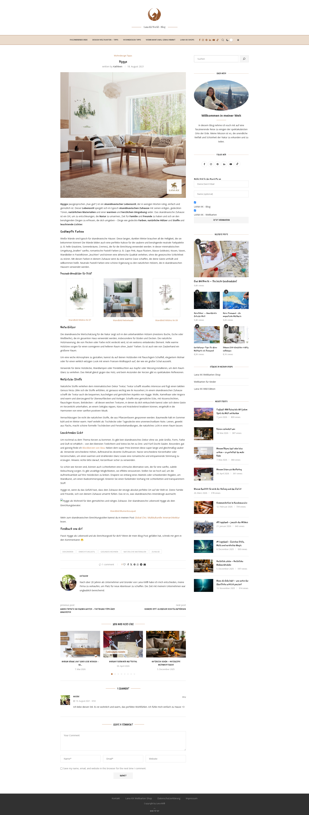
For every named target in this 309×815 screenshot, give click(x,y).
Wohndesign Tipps (132, 40)
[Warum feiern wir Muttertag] (123, 644)
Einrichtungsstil (87, 551)
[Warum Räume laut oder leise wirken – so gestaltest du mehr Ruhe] (80, 644)
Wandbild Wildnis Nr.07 (80, 319)
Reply (184, 697)
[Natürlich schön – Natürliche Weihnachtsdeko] (166, 644)
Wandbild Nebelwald (123, 320)
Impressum (191, 798)
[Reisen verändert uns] (203, 433)
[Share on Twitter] (131, 564)
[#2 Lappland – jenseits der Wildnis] (203, 527)
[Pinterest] (206, 40)
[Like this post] (124, 564)
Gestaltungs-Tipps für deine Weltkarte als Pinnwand (205, 349)
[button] (64, 653)
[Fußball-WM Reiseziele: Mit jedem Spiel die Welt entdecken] (203, 414)
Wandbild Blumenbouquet (123, 511)
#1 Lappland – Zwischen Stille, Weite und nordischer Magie (230, 543)
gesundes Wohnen (109, 551)
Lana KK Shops (187, 40)
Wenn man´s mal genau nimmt (160, 40)
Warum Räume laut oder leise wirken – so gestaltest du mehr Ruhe (230, 452)
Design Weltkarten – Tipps (105, 40)
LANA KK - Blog (202, 206)
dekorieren (67, 551)
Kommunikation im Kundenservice (231, 502)
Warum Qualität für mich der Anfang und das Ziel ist (217, 489)
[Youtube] (214, 40)
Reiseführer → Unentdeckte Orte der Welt (205, 315)
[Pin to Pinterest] (135, 564)
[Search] (222, 40)
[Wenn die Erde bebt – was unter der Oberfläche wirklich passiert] (203, 585)
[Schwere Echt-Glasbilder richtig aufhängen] (236, 334)
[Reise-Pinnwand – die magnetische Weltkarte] (236, 300)
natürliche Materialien (135, 551)
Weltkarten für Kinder (205, 381)
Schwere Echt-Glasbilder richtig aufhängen (235, 349)
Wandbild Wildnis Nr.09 (166, 320)
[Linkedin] (210, 40)
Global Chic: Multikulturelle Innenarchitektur (157, 517)
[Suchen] (244, 58)
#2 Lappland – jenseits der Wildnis (232, 522)
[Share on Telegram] (141, 564)
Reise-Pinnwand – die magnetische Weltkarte (232, 315)
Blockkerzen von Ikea (93, 447)
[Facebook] (199, 40)
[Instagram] (203, 40)
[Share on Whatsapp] (138, 564)
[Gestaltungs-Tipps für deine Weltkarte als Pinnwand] (207, 334)
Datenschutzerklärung (168, 798)
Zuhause (156, 551)
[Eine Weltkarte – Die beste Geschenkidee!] (221, 259)
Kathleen (117, 66)
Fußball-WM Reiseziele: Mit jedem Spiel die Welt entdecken (231, 411)
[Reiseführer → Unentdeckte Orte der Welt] (207, 300)
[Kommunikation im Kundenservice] (203, 507)
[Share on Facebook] (128, 564)
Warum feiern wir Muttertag (123, 661)
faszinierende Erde (79, 40)
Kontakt (116, 798)
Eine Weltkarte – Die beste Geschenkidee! (215, 281)
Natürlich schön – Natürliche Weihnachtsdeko (229, 563)
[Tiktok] (217, 40)
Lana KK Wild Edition (204, 388)
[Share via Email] (145, 564)
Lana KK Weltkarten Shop (207, 374)
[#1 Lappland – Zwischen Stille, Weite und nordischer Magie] (203, 546)
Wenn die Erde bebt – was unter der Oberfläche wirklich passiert (232, 582)
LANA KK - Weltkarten (205, 214)
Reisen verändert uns (225, 429)
